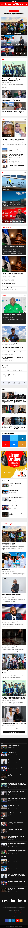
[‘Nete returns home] (5, 492)
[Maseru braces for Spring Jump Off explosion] (8, 94)
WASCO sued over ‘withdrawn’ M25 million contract (19, 427)
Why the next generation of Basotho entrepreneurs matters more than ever (17, 499)
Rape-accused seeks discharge (9, 283)
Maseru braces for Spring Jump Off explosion (21, 43)
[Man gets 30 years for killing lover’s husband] (5, 514)
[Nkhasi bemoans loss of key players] (14, 334)
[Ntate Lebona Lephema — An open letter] (20, 94)
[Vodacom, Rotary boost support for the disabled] (14, 662)
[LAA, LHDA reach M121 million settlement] (8, 421)
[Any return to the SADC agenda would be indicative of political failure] (8, 409)
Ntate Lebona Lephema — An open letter (7, 54)
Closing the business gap (15, 483)
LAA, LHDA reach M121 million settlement (7, 427)
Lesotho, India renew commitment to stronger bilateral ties (20, 113)
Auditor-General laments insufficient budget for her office (7, 401)
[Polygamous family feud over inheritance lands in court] (14, 237)
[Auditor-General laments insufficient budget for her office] (8, 395)
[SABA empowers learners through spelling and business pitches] (4, 155)
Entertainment (5, 707)
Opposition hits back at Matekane (16, 165)
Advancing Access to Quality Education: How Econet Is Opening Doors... (7, 43)
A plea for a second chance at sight (13, 139)
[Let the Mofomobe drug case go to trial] (5, 507)
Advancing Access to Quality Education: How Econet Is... (11, 79)
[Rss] (21, 920)
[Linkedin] (13, 920)
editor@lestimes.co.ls (16, 912)
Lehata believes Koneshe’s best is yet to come (12, 347)
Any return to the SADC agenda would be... (7, 414)
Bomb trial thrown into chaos (8, 279)
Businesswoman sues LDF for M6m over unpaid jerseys (20, 401)
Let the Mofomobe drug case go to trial (14, 13)
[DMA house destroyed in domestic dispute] (4, 150)
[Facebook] (6, 920)
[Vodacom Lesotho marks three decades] (14, 215)
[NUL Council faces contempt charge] (4, 831)
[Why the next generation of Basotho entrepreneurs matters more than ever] (5, 499)
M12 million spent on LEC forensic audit (20, 414)
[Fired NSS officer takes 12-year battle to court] (8, 106)
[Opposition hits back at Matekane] (4, 166)
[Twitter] (9, 920)
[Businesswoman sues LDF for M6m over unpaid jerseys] (20, 395)
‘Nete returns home (13, 490)
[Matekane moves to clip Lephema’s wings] (4, 161)
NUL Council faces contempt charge (16, 829)
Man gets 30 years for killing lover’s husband (13, 646)
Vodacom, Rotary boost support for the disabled (14, 32)
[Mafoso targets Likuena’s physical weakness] (14, 305)
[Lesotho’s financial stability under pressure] (14, 199)
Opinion (4, 578)
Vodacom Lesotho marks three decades (13, 221)
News (4, 553)
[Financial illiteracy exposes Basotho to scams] (14, 183)
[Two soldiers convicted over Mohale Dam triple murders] (14, 264)
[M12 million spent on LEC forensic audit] (20, 409)
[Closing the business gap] (5, 485)
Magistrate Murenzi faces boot (9, 287)
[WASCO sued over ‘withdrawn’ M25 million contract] (20, 421)
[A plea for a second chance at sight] (14, 129)
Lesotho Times (6, 140)
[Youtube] (17, 920)
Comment (4, 604)
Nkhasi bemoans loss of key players (10, 343)
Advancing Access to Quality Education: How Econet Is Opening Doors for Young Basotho (13, 698)
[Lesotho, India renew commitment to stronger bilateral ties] (20, 106)
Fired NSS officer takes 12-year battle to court (21, 54)
